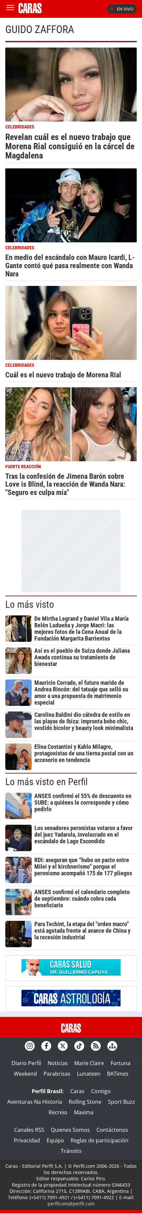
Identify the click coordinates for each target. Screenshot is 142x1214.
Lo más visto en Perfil (46, 781)
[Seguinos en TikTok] (79, 1046)
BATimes (117, 1073)
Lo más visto (29, 604)
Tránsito (71, 1151)
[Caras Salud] (71, 973)
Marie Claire (89, 1063)
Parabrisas (57, 1073)
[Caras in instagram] (30, 1046)
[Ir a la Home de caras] (30, 11)
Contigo (101, 1091)
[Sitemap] (112, 1046)
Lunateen (88, 1073)
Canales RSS (29, 1129)
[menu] (10, 9)
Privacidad (27, 1140)
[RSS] (96, 1046)
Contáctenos (112, 1129)
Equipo (55, 1140)
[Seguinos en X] (63, 1046)
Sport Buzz (121, 1101)
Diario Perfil (26, 1063)
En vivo (125, 9)
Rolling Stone (85, 1101)
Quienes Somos (70, 1129)
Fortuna (120, 1063)
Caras (77, 1091)
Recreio (58, 1112)
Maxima (83, 1112)
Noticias (58, 1063)
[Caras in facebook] (46, 1046)
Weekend (25, 1073)
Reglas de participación (99, 1140)
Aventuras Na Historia (34, 1101)
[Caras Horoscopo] (71, 1004)
